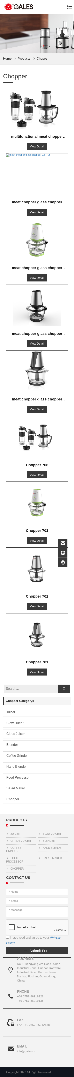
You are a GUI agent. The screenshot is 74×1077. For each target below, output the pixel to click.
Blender (12, 744)
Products (24, 58)
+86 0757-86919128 (30, 996)
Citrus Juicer (15, 734)
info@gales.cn (26, 1051)
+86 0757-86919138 (30, 1000)
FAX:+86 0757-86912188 (33, 1024)
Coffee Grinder (17, 755)
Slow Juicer (14, 723)
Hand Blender (16, 766)
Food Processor (18, 777)
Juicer (10, 712)
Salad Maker (15, 788)
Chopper (43, 58)
